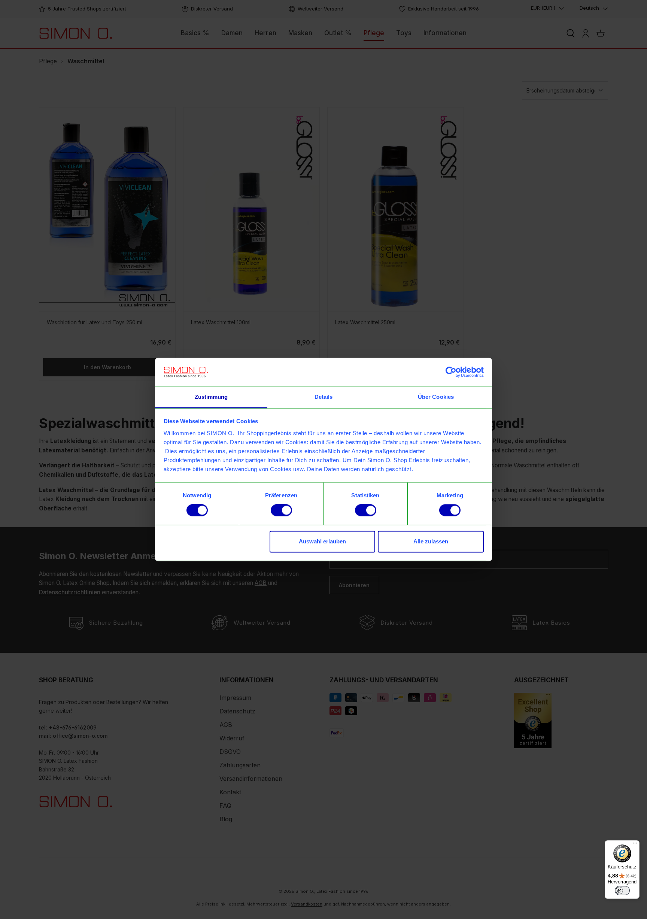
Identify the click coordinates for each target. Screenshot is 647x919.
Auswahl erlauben (322, 541)
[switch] (281, 510)
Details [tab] (324, 397)
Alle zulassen (430, 541)
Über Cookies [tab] (436, 397)
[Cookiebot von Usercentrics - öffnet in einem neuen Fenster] (451, 372)
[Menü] (635, 844)
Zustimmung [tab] (211, 397)
